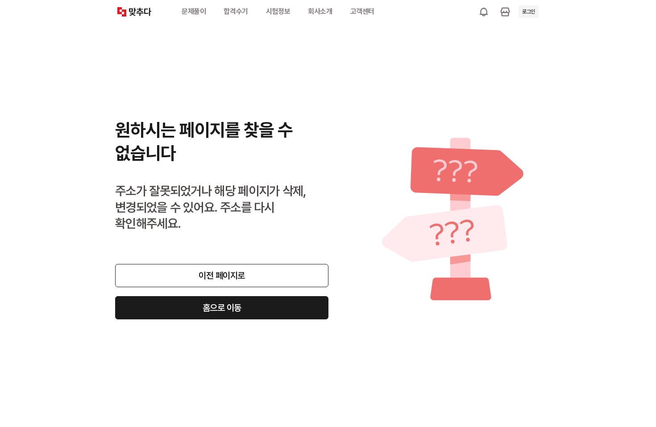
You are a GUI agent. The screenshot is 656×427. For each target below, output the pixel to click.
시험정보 (278, 11)
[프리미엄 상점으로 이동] (505, 12)
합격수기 (236, 11)
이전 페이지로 (222, 275)
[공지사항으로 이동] (484, 12)
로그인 (528, 11)
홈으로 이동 (222, 307)
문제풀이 (194, 11)
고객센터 (362, 11)
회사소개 (320, 11)
